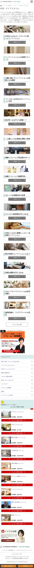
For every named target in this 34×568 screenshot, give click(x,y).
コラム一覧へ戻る (17, 324)
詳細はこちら (17, 42)
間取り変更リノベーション (18, 437)
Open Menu (31, 1)
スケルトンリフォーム (17, 411)
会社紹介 (25, 566)
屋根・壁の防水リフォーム (18, 502)
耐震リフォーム (15, 515)
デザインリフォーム (16, 424)
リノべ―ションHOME (6, 5)
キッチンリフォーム (16, 489)
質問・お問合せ (8, 566)
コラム (15, 5)
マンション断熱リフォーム (18, 476)
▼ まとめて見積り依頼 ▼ (17, 420)
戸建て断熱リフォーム (17, 463)
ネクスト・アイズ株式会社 (12, 558)
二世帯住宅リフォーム (17, 450)
